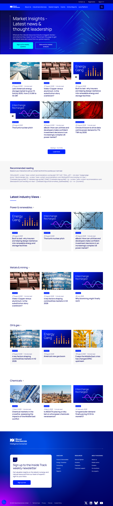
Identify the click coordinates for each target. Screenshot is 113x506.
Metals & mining (19, 267)
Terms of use (36, 503)
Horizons (77, 462)
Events (63, 7)
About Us (28, 7)
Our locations (95, 468)
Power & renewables (21, 207)
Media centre (95, 462)
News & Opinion (79, 459)
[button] (102, 7)
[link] (56, 441)
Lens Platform (83, 7)
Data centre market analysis (45, 46)
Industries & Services (40, 7)
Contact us (81, 2)
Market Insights (54, 7)
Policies (50, 503)
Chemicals (16, 380)
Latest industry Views (24, 197)
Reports (58, 471)
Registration (91, 2)
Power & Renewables (62, 459)
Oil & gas (15, 325)
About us (94, 459)
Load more (56, 152)
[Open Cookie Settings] (4, 502)
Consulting (59, 465)
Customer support (80, 468)
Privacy (44, 503)
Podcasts (77, 465)
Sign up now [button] (22, 482)
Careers (94, 465)
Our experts (95, 471)
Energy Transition (61, 462)
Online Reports (72, 7)
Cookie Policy (58, 503)
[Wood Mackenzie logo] (15, 6)
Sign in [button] (101, 2)
